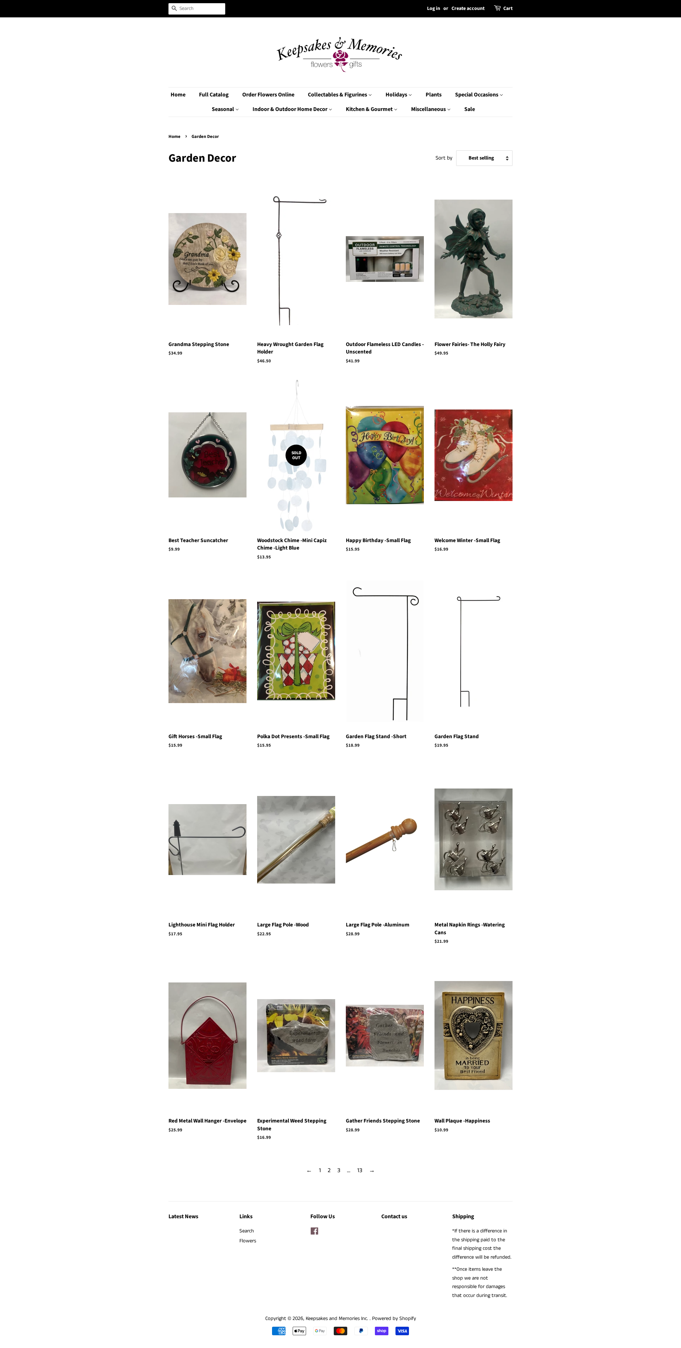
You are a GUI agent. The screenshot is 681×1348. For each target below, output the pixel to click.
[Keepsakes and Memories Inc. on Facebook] (314, 1232)
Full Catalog (214, 95)
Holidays (397, 95)
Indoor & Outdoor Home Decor (290, 109)
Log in (433, 8)
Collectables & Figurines (338, 95)
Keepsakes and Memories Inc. (338, 1318)
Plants (434, 95)
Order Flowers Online (268, 95)
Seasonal (223, 109)
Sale (469, 109)
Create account (468, 8)
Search (246, 1231)
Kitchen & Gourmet (370, 109)
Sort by (444, 158)
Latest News (183, 1216)
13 (359, 1170)
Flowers (247, 1240)
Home (178, 95)
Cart (508, 8)
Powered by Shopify (394, 1318)
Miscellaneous (429, 109)
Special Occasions (477, 95)
